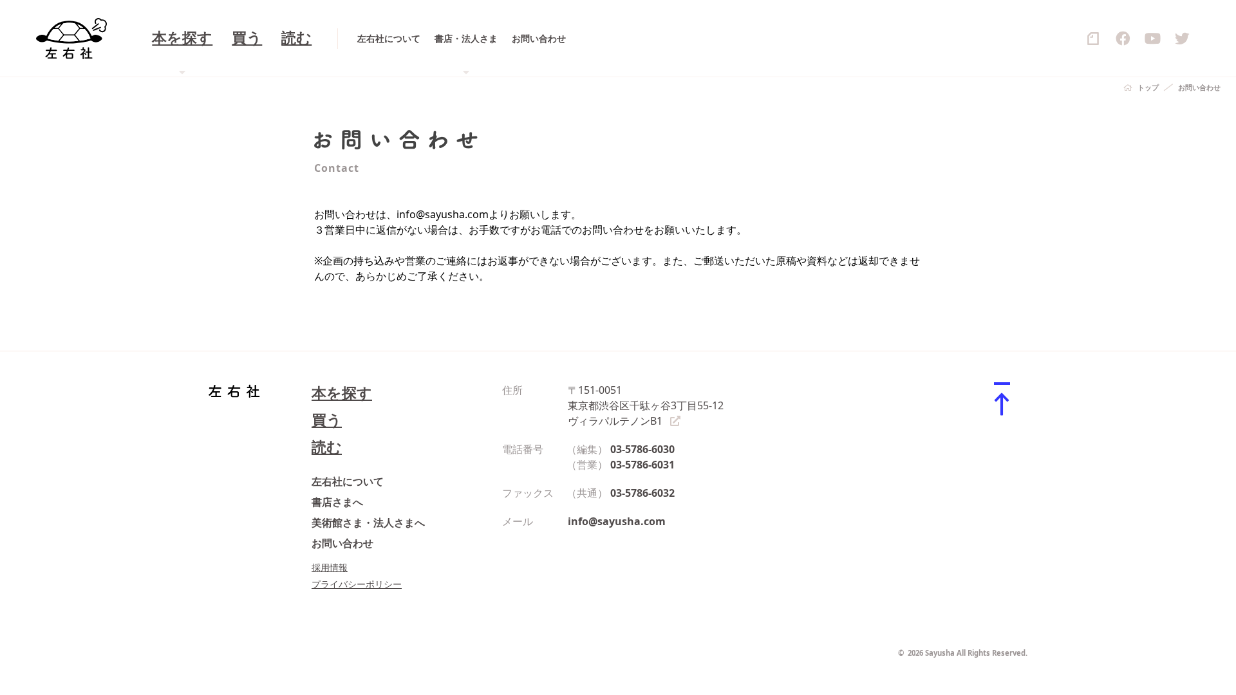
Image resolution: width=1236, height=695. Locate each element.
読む (296, 38)
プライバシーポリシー (357, 584)
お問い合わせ (539, 38)
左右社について (388, 38)
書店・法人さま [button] (466, 38)
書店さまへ (337, 502)
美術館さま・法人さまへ (368, 522)
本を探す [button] (182, 38)
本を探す (342, 393)
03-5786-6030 (642, 449)
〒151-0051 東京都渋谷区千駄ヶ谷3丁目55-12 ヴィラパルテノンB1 (646, 405)
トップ (1148, 87)
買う (247, 38)
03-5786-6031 (642, 465)
